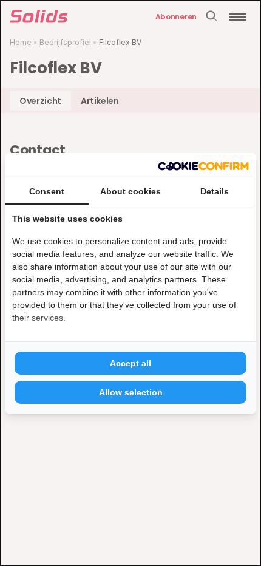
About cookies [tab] (130, 191)
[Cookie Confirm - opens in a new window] (203, 165)
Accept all (130, 363)
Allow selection (131, 392)
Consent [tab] (46, 191)
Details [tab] (214, 191)
